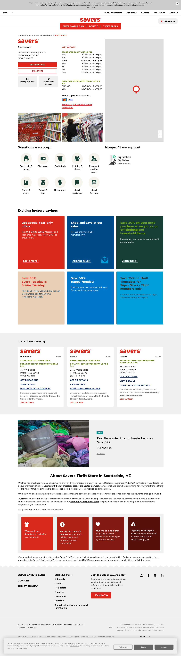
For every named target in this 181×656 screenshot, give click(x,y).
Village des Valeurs (64, 624)
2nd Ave (22, 627)
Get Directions (37, 65)
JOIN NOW (101, 595)
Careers (59, 583)
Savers (20, 624)
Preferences (123, 647)
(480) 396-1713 (127, 372)
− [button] (160, 135)
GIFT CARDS (131, 13)
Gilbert (123, 356)
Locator (22, 35)
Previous (21, 127)
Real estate (60, 588)
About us (59, 592)
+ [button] (160, 132)
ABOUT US (173, 13)
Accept (163, 647)
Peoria (73, 356)
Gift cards (60, 579)
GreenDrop (32, 627)
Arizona (33, 35)
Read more (101, 454)
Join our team (68, 47)
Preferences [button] (23, 648)
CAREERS (145, 13)
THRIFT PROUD (110, 26)
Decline (143, 647)
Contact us (60, 596)
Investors (59, 601)
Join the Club (81, 260)
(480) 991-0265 (25, 58)
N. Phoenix (25, 356)
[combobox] (168, 21)
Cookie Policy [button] (74, 646)
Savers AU (79, 624)
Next (99, 127)
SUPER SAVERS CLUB (73, 26)
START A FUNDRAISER (113, 13)
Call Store (37, 71)
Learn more (90, 7)
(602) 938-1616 (27, 376)
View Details (27, 384)
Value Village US (32, 624)
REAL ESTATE (159, 13)
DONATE (93, 26)
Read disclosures (157, 627)
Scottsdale (46, 35)
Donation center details (35, 389)
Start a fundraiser (63, 575)
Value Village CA (47, 624)
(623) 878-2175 (77, 376)
